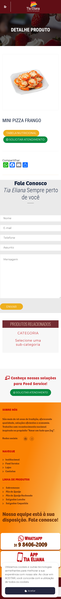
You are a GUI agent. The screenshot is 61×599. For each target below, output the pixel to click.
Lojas (8, 467)
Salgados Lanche (15, 499)
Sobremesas (12, 487)
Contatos (10, 471)
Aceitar (31, 591)
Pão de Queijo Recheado (18, 495)
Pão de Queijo (13, 491)
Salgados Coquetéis (16, 503)
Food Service (12, 463)
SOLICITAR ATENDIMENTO (26, 139)
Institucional (12, 459)
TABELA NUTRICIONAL (21, 133)
